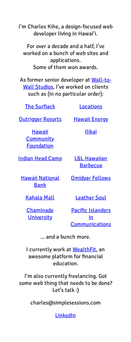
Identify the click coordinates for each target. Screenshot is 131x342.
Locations (90, 106)
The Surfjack (40, 106)
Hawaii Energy (91, 119)
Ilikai (91, 131)
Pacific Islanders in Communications (91, 217)
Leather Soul (90, 197)
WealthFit (84, 249)
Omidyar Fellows (91, 178)
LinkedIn (65, 315)
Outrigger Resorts (40, 119)
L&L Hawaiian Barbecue (90, 162)
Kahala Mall (40, 197)
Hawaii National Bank (40, 182)
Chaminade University (40, 214)
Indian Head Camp (40, 158)
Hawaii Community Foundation (40, 138)
